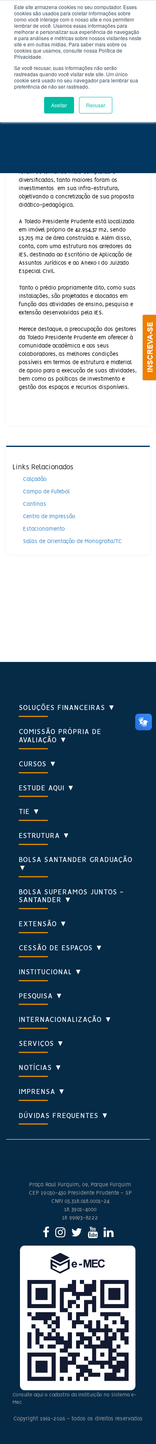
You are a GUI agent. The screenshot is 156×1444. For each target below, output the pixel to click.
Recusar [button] (95, 105)
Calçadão (35, 479)
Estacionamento (44, 529)
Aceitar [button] (59, 105)
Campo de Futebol (46, 492)
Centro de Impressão (49, 516)
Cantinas (34, 504)
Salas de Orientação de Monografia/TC (72, 541)
